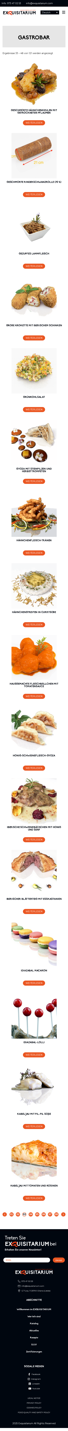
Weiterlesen (34, 122)
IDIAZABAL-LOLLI (34, 1042)
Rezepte (34, 1338)
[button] (49, 12)
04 (30, 1214)
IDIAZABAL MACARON (34, 970)
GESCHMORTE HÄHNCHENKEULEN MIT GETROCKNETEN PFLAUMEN (34, 111)
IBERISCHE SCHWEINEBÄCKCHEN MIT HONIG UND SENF (34, 828)
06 (43, 1214)
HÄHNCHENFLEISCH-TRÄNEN (34, 540)
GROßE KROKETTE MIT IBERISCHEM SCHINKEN (34, 325)
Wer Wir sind (34, 1316)
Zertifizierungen (34, 1352)
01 (11, 1214)
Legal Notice (34, 1398)
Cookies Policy (34, 1408)
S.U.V (34, 1345)
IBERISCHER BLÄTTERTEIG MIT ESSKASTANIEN (34, 899)
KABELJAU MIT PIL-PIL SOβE (34, 1114)
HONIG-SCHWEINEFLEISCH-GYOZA (34, 755)
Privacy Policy (34, 1403)
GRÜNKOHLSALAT (34, 397)
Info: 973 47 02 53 (11, 3)
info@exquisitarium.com (39, 3)
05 (37, 1214)
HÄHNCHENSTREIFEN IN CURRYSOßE (34, 612)
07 (50, 1214)
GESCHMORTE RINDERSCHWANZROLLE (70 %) (34, 182)
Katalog (34, 1323)
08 (56, 1214)
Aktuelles (34, 1331)
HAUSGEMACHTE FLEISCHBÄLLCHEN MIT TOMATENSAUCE (34, 685)
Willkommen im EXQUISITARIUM (34, 1309)
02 (18, 1214)
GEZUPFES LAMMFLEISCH (34, 254)
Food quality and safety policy (34, 1413)
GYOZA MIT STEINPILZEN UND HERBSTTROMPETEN (34, 470)
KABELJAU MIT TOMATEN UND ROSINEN (34, 1186)
